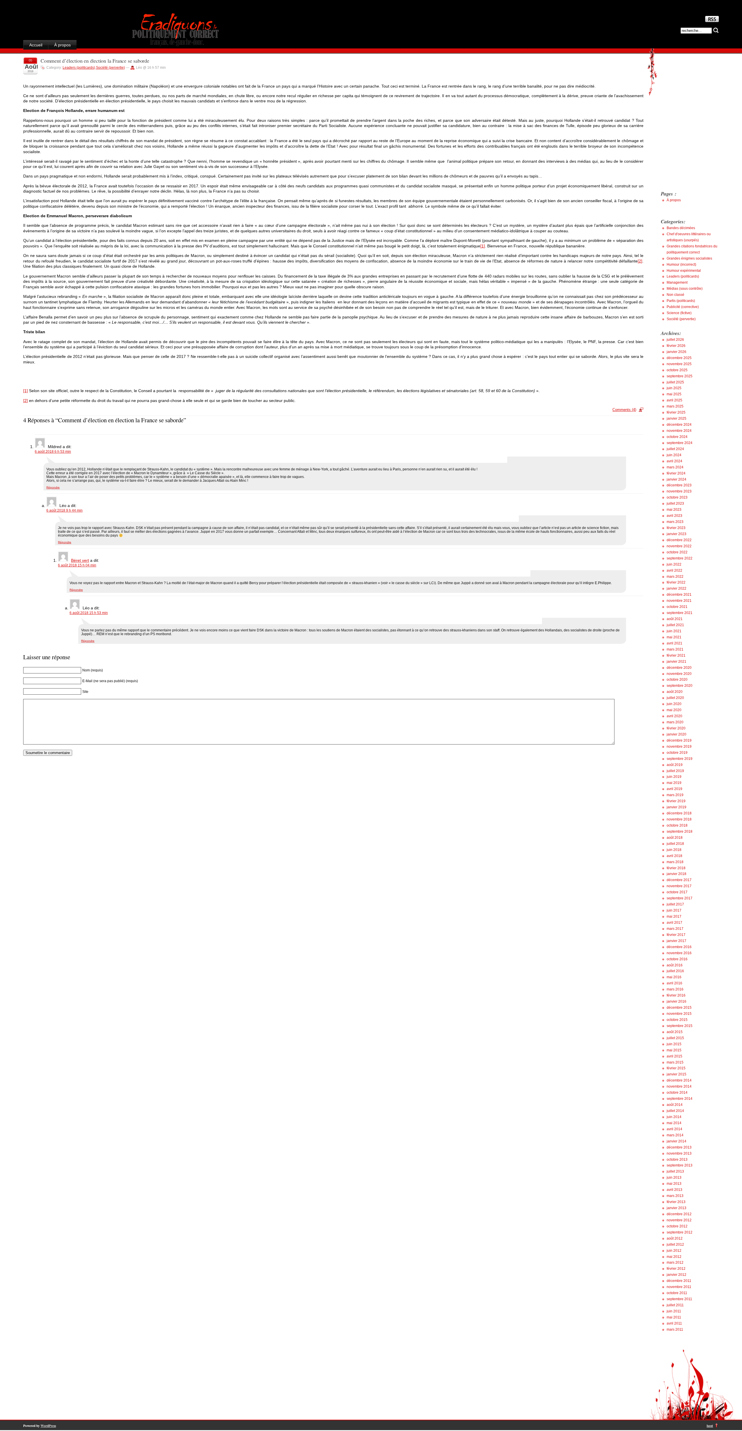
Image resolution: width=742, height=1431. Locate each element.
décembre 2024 (679, 425)
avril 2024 (674, 461)
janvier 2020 (676, 734)
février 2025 (676, 412)
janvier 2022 (676, 588)
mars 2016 (675, 989)
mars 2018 (675, 862)
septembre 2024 (679, 443)
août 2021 (675, 619)
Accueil (35, 45)
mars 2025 (675, 406)
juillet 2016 (675, 971)
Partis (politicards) (681, 301)
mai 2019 (674, 783)
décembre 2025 (679, 358)
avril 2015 (674, 1056)
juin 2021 (674, 631)
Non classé (675, 295)
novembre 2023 (679, 491)
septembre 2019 (679, 759)
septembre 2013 (679, 1165)
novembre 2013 (679, 1153)
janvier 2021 (676, 662)
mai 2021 (674, 637)
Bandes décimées (681, 228)
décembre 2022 (679, 540)
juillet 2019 (675, 771)
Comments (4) (624, 409)
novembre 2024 (679, 431)
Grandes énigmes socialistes (689, 258)
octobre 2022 (677, 552)
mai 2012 (674, 1257)
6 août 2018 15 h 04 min (77, 565)
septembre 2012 (679, 1232)
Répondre (53, 487)
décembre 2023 (679, 485)
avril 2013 (674, 1190)
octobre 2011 (677, 1293)
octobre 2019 (677, 753)
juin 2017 (674, 910)
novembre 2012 (679, 1220)
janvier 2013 (676, 1208)
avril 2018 (674, 856)
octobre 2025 (677, 370)
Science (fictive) (679, 313)
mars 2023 (675, 522)
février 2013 (676, 1202)
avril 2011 (674, 1323)
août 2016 (675, 965)
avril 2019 (674, 789)
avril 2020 (674, 716)
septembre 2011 (679, 1299)
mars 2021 (675, 649)
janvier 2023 (676, 534)
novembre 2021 (679, 601)
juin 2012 (674, 1251)
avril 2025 (674, 400)
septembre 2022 (679, 558)
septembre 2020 (679, 686)
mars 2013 (675, 1196)
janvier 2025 (676, 418)
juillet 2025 (675, 382)
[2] (640, 261)
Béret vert (80, 560)
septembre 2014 (679, 1099)
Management (677, 282)
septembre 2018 (679, 831)
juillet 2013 (675, 1171)
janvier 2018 (676, 874)
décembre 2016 (679, 947)
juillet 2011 (675, 1305)
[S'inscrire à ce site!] (712, 20)
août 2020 (675, 692)
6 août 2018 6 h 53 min (53, 452)
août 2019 (675, 765)
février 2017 (676, 935)
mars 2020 (675, 722)
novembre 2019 (679, 747)
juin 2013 (674, 1177)
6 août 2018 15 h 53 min (89, 613)
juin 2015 (674, 1044)
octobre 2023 (677, 497)
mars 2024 (675, 467)
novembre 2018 (679, 819)
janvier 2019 (676, 807)
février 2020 (676, 728)
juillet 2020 (675, 698)
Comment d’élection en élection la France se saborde (95, 60)
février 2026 (676, 346)
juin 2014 (674, 1117)
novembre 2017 (679, 886)
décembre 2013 (679, 1147)
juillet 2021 (675, 625)
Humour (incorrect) (681, 264)
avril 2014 (674, 1129)
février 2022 (676, 582)
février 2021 (676, 655)
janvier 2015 (676, 1074)
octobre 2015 (677, 1020)
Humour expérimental (684, 271)
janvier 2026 (676, 352)
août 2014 (675, 1105)
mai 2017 (674, 916)
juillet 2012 (675, 1244)
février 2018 (676, 868)
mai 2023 (674, 510)
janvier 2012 (676, 1275)
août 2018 (675, 838)
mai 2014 (674, 1123)
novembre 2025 (679, 364)
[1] (482, 246)
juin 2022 (674, 564)
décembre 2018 (679, 813)
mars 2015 (675, 1062)
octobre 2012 (677, 1226)
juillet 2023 (675, 503)
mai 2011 (674, 1317)
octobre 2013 (677, 1160)
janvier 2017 (676, 941)
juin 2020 (674, 704)
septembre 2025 (679, 376)
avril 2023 (674, 516)
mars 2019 (675, 795)
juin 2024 (674, 455)
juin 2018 (674, 850)
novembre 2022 (679, 546)
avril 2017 (674, 923)
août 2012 (675, 1238)
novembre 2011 (679, 1287)
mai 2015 (674, 1050)
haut (710, 1425)
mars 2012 (675, 1262)
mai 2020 (674, 710)
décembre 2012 (679, 1214)
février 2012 (676, 1269)
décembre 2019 (679, 740)
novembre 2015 (679, 1014)
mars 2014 (675, 1135)
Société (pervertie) (110, 68)
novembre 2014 (679, 1086)
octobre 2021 (677, 607)
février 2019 (676, 801)
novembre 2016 (679, 953)
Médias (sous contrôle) (685, 289)
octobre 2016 (677, 959)
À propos (62, 45)
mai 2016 (674, 977)
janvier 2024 (676, 479)
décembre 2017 (679, 880)
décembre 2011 (679, 1281)
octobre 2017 (677, 892)
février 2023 (676, 528)
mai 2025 (674, 394)
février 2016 (676, 995)
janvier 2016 (676, 1001)
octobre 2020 (677, 680)
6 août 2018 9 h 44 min (64, 510)
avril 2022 (674, 570)
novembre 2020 (679, 674)
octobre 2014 (677, 1093)
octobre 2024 (677, 437)
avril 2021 (674, 643)
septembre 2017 (679, 898)
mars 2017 (675, 929)
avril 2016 (674, 983)
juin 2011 (674, 1311)
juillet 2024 (675, 449)
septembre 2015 (679, 1026)
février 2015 (676, 1068)
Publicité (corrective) (683, 307)
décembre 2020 (679, 668)
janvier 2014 (676, 1141)
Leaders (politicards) (79, 68)
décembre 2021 (679, 595)
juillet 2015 (675, 1038)
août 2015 (675, 1032)
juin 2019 (674, 777)
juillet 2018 (675, 844)
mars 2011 (675, 1329)
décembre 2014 (679, 1080)
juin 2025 (674, 388)
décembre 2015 (679, 1008)
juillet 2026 (675, 340)
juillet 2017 (675, 904)
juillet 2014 (675, 1111)
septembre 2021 (679, 613)
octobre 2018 (677, 825)
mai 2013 (674, 1184)
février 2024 (676, 473)
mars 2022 (675, 577)
